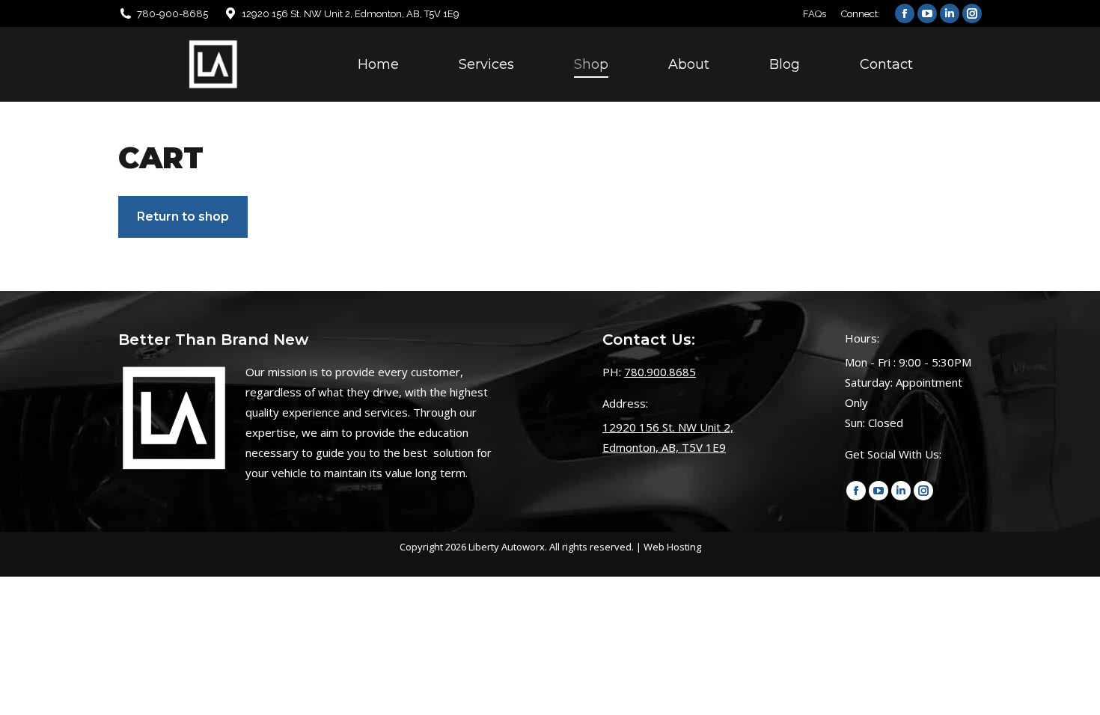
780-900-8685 (172, 13)
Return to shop (183, 216)
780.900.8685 (660, 371)
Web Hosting (672, 546)
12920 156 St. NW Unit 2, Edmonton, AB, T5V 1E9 (350, 13)
